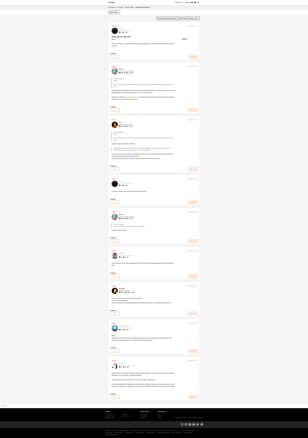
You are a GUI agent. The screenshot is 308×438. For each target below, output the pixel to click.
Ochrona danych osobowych (163, 432)
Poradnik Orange (190, 430)
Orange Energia (108, 432)
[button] (198, 26)
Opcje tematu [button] (114, 12)
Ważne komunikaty (118, 432)
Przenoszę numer (109, 414)
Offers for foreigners (188, 432)
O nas (159, 414)
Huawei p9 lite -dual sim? (121, 37)
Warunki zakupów (140, 432)
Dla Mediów (143, 417)
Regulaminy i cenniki (109, 417)
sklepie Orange (129, 97)
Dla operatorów (143, 414)
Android (184, 39)
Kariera (159, 417)
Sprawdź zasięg (125, 416)
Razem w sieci (134, 430)
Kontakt (159, 416)
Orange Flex (108, 430)
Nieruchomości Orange (177, 432)
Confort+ (183, 430)
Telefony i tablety (129, 7)
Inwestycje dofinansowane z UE (112, 434)
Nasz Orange (111, 7)
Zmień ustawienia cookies (145, 430)
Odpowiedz (193, 56)
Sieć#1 (114, 430)
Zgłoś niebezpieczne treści (159, 430)
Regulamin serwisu (129, 432)
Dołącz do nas (179, 2)
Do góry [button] (5, 405)
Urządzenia (120, 7)
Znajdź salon (125, 414)
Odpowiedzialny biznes (123, 430)
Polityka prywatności (150, 432)
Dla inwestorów (143, 416)
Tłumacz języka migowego (173, 430)
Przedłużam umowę (109, 416)
